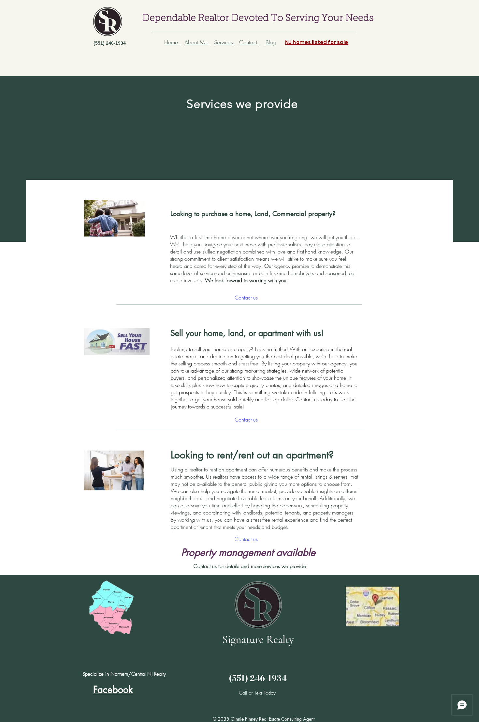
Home (172, 42)
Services (224, 42)
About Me (196, 42)
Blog (271, 42)
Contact (249, 42)
